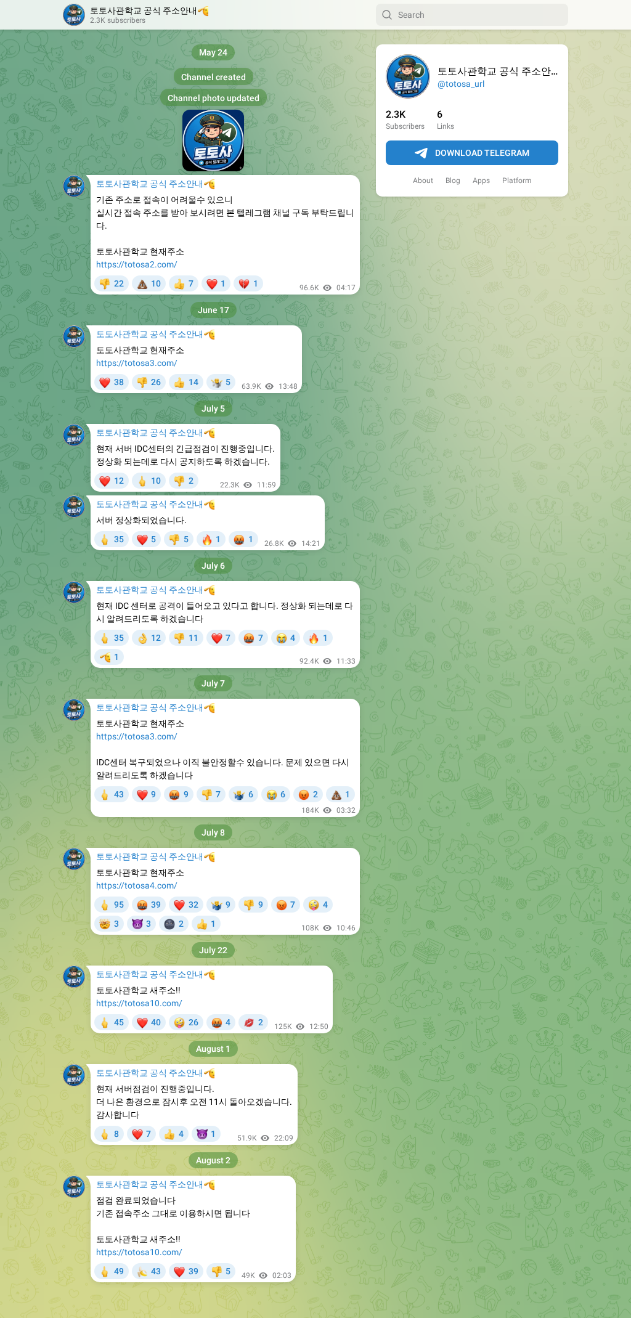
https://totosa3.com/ (136, 363)
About (423, 180)
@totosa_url (461, 84)
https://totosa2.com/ (136, 264)
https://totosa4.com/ (136, 885)
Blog (453, 180)
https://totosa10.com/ (139, 1003)
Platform (517, 180)
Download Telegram (482, 153)
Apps (481, 180)
